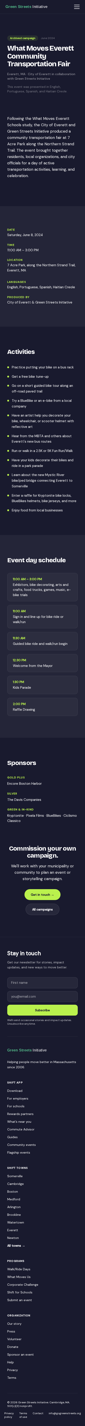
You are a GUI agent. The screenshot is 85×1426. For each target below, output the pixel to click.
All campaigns (42, 909)
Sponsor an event (20, 1354)
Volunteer (14, 1339)
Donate (12, 1347)
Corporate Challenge (22, 1285)
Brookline (14, 1215)
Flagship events (18, 1152)
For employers (17, 1098)
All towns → (16, 1245)
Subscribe (42, 1010)
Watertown (15, 1222)
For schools (15, 1106)
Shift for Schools (19, 1292)
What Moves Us (19, 1277)
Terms (11, 1378)
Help (10, 1362)
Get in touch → (42, 895)
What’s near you (19, 1122)
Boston (12, 1191)
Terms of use (23, 1415)
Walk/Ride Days (18, 1269)
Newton (13, 1238)
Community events (21, 1145)
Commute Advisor (20, 1129)
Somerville (15, 1176)
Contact (38, 1413)
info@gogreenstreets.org (65, 1413)
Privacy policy (9, 1415)
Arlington (14, 1207)
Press (11, 1331)
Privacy (12, 1370)
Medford (13, 1199)
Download (14, 1091)
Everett (12, 1230)
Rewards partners (20, 1114)
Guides (12, 1137)
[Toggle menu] (77, 7)
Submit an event (19, 1300)
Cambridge (15, 1184)
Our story (14, 1324)
